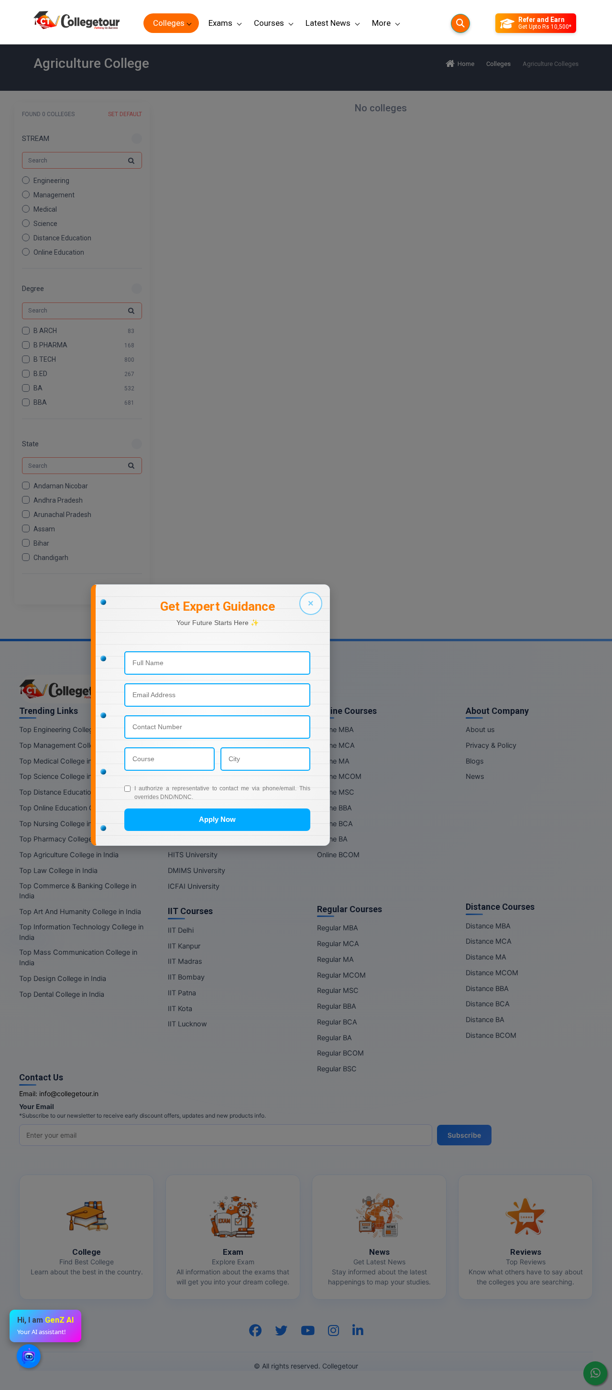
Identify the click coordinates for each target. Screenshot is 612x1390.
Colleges (169, 23)
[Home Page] (76, 23)
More (381, 23)
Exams (220, 23)
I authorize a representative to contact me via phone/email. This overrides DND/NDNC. (222, 792)
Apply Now (217, 819)
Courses (269, 23)
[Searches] (460, 23)
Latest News (328, 23)
